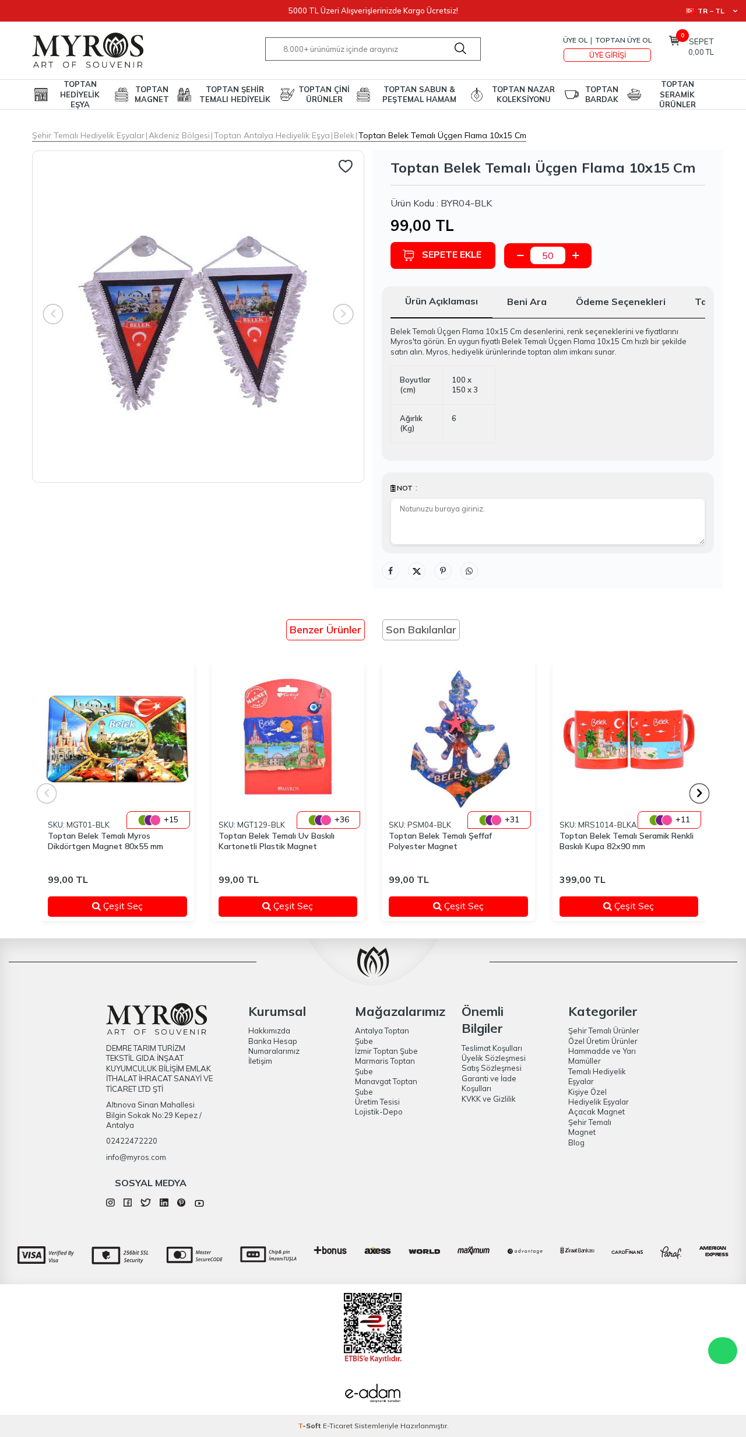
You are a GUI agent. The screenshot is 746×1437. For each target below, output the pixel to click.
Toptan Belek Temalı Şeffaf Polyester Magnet (440, 841)
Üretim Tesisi (377, 1101)
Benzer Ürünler (325, 629)
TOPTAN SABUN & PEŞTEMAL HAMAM (419, 94)
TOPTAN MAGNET (152, 94)
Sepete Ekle (451, 254)
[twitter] (145, 1203)
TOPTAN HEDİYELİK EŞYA (80, 94)
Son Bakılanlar (421, 629)
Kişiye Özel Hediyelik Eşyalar (598, 1096)
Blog (576, 1142)
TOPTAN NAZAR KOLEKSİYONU (523, 94)
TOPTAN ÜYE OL (623, 40)
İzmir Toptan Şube (386, 1051)
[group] (198, 316)
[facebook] (128, 1203)
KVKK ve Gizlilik (489, 1098)
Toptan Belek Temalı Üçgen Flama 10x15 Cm (442, 135)
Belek (344, 135)
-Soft (310, 1425)
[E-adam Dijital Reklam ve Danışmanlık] (373, 1394)
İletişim (260, 1061)
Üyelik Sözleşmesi (494, 1058)
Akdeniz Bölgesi (179, 135)
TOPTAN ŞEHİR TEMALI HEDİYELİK (234, 94)
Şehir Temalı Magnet (589, 1127)
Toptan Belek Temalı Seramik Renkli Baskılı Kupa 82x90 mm (627, 841)
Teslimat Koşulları (492, 1048)
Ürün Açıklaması (441, 301)
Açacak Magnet (596, 1111)
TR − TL (711, 10)
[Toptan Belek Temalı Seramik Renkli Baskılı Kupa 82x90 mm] (629, 739)
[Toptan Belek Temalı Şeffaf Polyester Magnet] (458, 739)
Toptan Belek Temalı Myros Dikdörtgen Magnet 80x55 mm (105, 841)
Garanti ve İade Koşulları (489, 1083)
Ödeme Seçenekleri (621, 301)
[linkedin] (164, 1203)
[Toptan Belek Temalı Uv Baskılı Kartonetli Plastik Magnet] (288, 739)
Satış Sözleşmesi (492, 1068)
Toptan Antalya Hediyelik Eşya (272, 135)
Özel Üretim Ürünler (603, 1041)
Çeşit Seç (137, 906)
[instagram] (110, 1203)
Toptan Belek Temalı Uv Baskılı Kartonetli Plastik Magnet (277, 841)
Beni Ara (527, 301)
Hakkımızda (269, 1030)
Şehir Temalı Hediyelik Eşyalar (88, 135)
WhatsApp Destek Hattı (722, 1350)
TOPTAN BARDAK (601, 94)
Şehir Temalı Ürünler (603, 1030)
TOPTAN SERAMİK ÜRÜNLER (677, 94)
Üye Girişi (607, 54)
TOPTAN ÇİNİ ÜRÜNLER (324, 94)
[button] (699, 793)
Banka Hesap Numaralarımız (274, 1046)
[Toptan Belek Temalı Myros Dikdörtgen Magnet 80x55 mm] (117, 739)
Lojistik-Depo (379, 1111)
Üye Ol (575, 40)
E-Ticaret (338, 1425)
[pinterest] (181, 1203)
